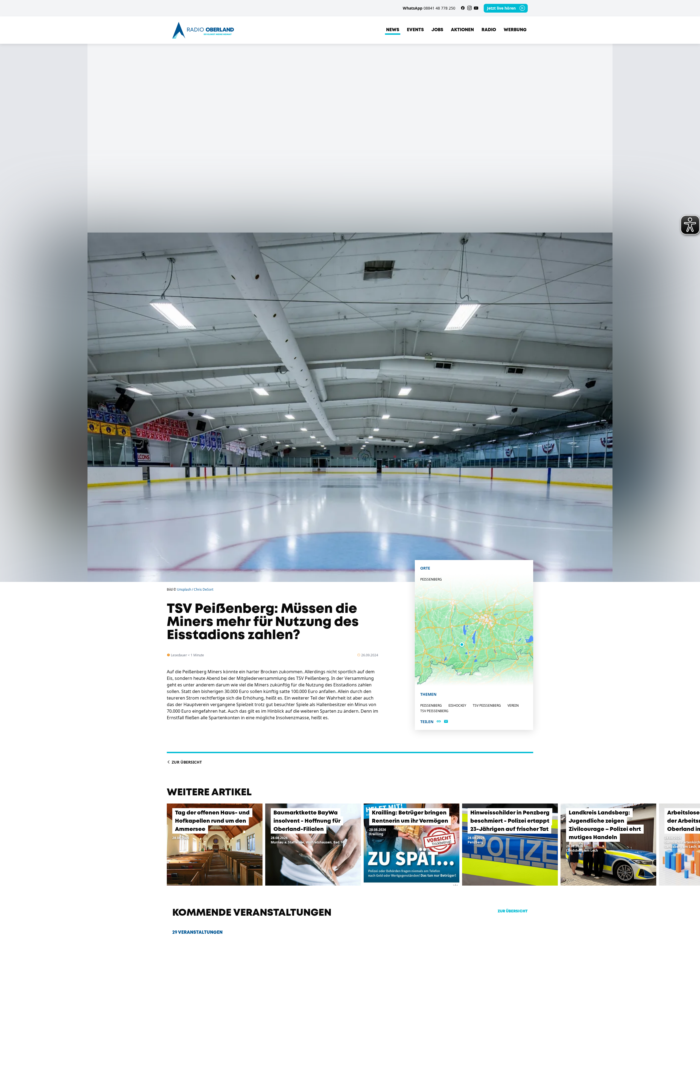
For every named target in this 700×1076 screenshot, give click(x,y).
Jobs (437, 30)
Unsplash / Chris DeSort (195, 589)
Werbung (515, 30)
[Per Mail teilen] (446, 721)
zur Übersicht (513, 911)
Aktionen (462, 30)
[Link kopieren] (439, 721)
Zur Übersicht (186, 762)
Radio (489, 30)
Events (415, 30)
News (392, 30)
